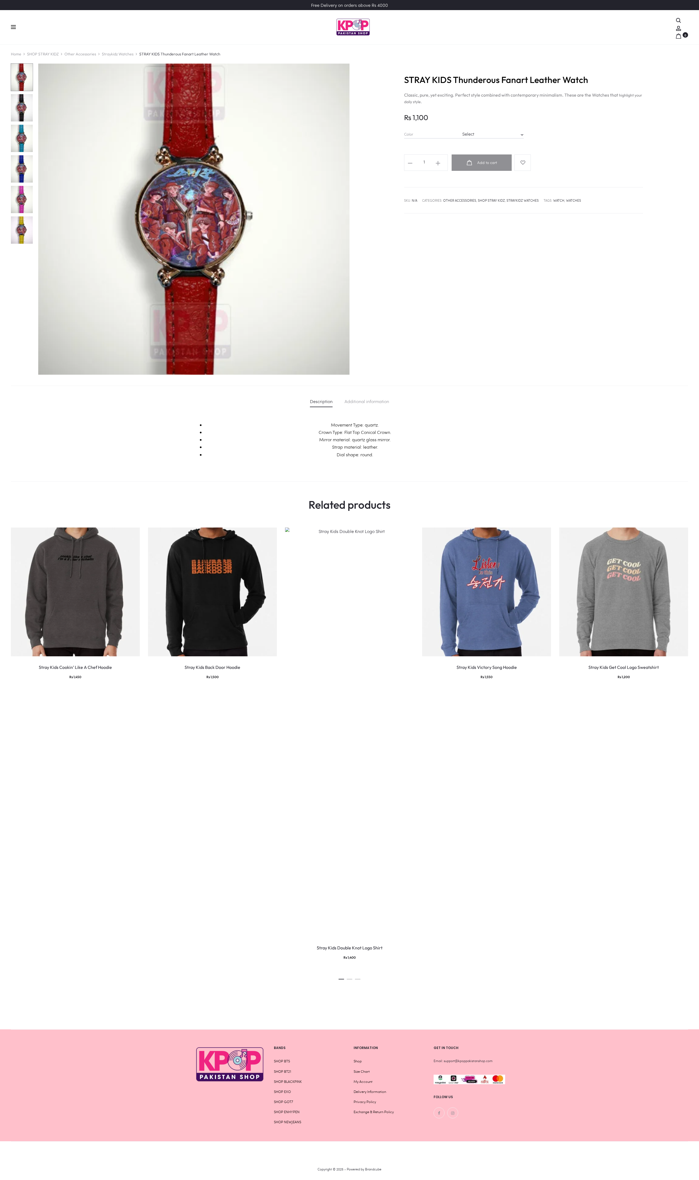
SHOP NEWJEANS (287, 1121)
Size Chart (362, 1071)
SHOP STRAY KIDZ (43, 54)
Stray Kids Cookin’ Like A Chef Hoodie (75, 667)
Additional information (367, 401)
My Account (363, 1081)
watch (558, 200)
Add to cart (486, 162)
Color (408, 134)
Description (321, 401)
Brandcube (373, 1169)
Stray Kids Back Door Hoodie (212, 667)
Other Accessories (80, 54)
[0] (678, 35)
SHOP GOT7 (283, 1101)
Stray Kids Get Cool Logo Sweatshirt (623, 667)
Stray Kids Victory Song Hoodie (487, 667)
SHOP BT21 (282, 1071)
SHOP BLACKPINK (288, 1081)
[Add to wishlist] (522, 162)
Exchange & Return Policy (374, 1111)
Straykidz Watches (118, 54)
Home (16, 54)
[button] (341, 977)
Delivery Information (370, 1091)
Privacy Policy (365, 1101)
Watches (573, 200)
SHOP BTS (282, 1061)
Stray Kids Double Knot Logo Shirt (350, 947)
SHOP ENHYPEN (287, 1111)
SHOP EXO (282, 1091)
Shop (358, 1061)
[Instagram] (452, 1112)
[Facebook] (439, 1112)
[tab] (321, 401)
